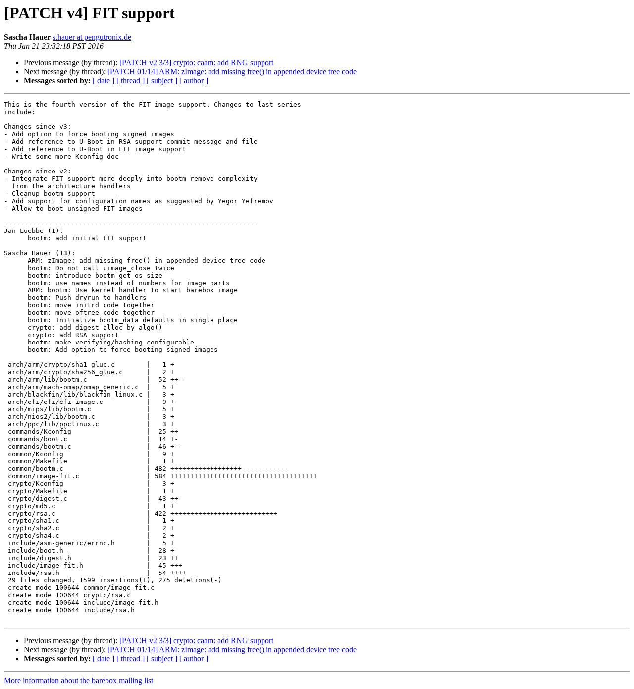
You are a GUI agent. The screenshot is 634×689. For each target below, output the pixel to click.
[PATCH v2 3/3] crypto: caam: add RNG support (196, 62)
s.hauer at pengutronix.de (92, 37)
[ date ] (103, 80)
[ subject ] (162, 80)
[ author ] (193, 80)
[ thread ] (130, 80)
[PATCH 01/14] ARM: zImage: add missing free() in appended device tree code (232, 71)
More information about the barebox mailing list (78, 680)
